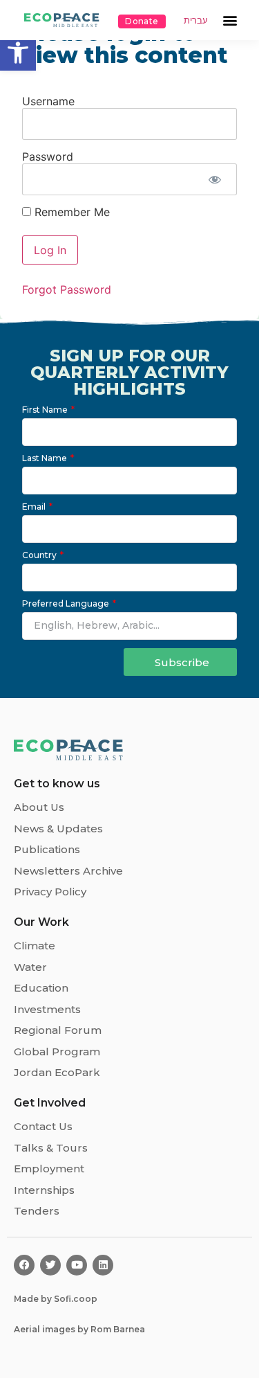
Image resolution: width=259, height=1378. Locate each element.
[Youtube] (76, 1265)
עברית (196, 20)
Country (40, 555)
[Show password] (214, 179)
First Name (46, 410)
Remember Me (70, 211)
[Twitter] (50, 1265)
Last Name (45, 458)
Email (35, 507)
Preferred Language (66, 604)
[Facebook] (24, 1265)
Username (48, 101)
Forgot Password (66, 289)
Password (47, 156)
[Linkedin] (103, 1265)
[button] (18, 53)
